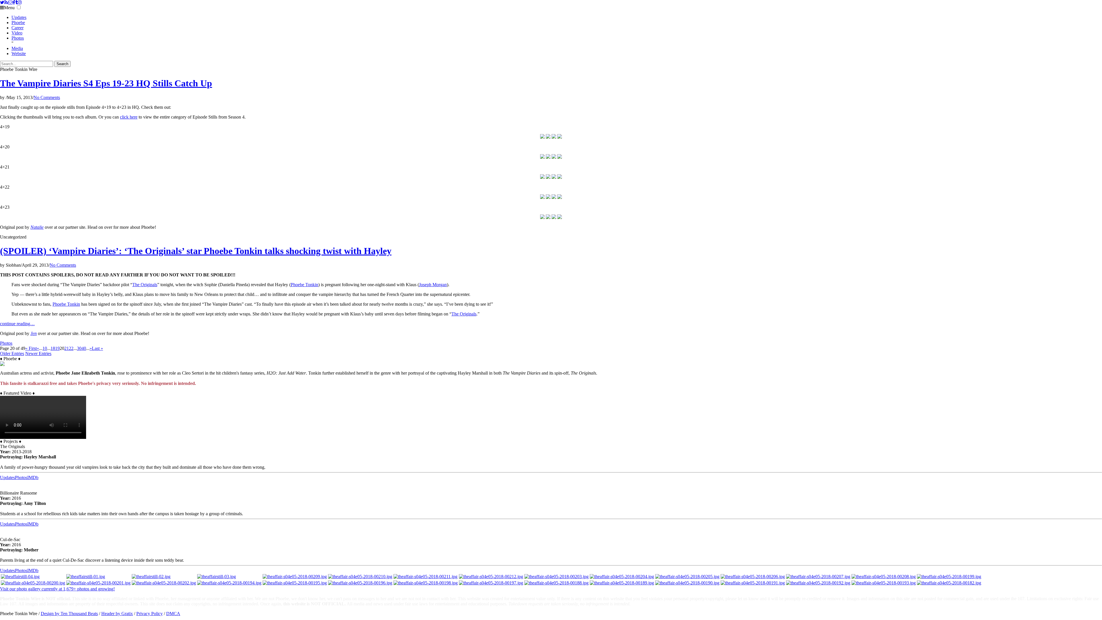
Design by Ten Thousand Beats (69, 613)
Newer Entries (38, 353)
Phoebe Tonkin (304, 284)
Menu (9, 7)
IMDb (32, 477)
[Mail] (10, 2)
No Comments (47, 97)
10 (44, 348)
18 (53, 348)
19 (57, 348)
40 (84, 348)
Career (17, 27)
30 (79, 348)
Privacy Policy (149, 613)
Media (17, 48)
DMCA (173, 613)
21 (66, 348)
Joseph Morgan (433, 284)
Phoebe (18, 22)
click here (128, 117)
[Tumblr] (16, 2)
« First (31, 348)
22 (71, 348)
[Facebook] (14, 2)
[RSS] (6, 2)
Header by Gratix (117, 613)
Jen (33, 333)
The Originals (144, 284)
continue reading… (17, 323)
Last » (97, 348)
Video (16, 32)
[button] (19, 7)
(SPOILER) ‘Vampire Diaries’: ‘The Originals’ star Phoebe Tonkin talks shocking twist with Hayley (195, 251)
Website (18, 53)
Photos (17, 38)
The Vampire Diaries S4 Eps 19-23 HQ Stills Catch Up (106, 83)
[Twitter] (2, 2)
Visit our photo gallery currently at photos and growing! (57, 588)
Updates (18, 17)
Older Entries (12, 353)
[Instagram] (20, 2)
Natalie (37, 227)
